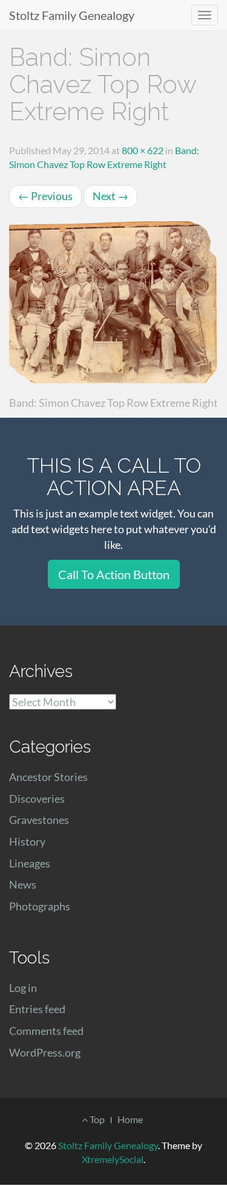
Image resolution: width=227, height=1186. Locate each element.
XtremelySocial (112, 1159)
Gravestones (39, 819)
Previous (45, 196)
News (22, 884)
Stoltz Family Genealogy (71, 15)
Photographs (39, 906)
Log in (23, 987)
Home (130, 1119)
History (27, 841)
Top (96, 1119)
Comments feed (46, 1030)
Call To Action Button (113, 574)
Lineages (29, 863)
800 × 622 (142, 150)
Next (110, 196)
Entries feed (37, 1009)
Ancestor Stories (48, 776)
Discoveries (37, 798)
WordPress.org (45, 1052)
